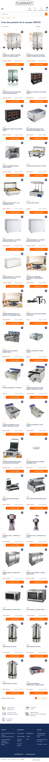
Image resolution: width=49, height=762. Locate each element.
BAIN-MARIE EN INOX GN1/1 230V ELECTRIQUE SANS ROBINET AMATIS (35, 129)
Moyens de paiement (19, 744)
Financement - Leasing (42, 744)
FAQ (27, 739)
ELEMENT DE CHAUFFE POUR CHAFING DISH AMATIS (36, 314)
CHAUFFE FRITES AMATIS (32, 203)
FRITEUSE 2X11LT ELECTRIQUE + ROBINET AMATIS (10, 351)
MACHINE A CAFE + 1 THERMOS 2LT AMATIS (11, 536)
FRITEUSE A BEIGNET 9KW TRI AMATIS (12, 387)
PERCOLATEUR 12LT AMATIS (9, 646)
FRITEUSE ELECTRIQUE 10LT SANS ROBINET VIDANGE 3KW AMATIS (34, 388)
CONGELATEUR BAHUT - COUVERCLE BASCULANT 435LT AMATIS (35, 240)
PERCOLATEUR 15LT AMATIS (33, 646)
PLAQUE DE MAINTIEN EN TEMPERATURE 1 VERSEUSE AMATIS (35, 684)
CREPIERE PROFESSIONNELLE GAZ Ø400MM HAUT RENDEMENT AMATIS (12, 314)
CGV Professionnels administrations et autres (41, 735)
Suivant (44, 698)
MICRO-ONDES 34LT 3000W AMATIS (35, 609)
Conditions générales (19, 740)
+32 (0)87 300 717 (18, 754)
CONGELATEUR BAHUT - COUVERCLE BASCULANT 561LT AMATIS (12, 277)
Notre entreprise (20, 733)
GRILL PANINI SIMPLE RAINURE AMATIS (36, 498)
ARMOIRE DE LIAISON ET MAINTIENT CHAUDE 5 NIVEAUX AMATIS (12, 92)
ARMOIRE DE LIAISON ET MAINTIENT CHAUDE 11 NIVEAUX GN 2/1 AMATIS (35, 55)
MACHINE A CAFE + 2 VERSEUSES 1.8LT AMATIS (36, 536)
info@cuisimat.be (30, 754)
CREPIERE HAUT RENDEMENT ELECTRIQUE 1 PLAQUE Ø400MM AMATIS (34, 278)
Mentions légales (20, 736)
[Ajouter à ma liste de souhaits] (22, 32)
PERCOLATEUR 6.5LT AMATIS (10, 683)
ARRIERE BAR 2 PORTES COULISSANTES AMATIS (36, 92)
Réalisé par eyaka (36, 759)
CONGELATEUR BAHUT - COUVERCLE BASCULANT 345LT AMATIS (12, 240)
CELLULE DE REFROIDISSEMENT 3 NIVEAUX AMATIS (11, 166)
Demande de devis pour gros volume (42, 740)
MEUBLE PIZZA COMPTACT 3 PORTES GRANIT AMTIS (35, 573)
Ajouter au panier (14, 64)
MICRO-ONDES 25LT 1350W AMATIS (12, 609)
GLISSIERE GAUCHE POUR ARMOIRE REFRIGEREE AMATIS (35, 462)
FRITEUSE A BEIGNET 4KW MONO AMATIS (34, 351)
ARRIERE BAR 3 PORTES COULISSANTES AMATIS (12, 129)
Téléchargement (29, 733)
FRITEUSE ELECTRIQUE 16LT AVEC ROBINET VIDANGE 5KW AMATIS (11, 425)
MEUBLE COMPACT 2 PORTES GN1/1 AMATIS (11, 573)
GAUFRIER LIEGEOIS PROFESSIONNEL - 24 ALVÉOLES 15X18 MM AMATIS (12, 462)
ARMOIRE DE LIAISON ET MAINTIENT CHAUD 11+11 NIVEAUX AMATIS (12, 55)
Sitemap (28, 736)
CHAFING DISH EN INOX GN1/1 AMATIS (36, 166)
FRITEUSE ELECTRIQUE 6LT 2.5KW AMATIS (34, 425)
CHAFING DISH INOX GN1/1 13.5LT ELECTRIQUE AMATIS (11, 203)
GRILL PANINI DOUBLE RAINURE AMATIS (11, 499)
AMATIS (4, 53)
